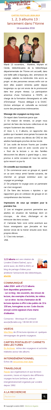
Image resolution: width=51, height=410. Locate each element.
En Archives (9, 348)
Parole (7, 372)
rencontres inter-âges (23, 361)
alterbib (7, 276)
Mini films (8, 332)
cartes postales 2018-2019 (25, 15)
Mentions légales (31, 406)
